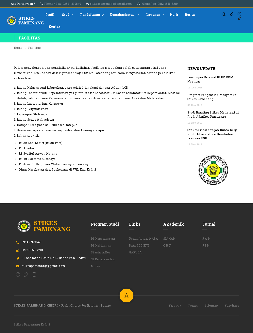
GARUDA (135, 252)
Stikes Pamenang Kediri (32, 324)
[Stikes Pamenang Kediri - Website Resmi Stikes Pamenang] (25, 20)
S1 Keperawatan (103, 259)
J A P (206, 238)
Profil (49, 14)
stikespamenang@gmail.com (111, 4)
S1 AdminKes (100, 252)
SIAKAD (169, 238)
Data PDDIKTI (139, 245)
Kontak (54, 26)
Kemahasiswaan (123, 14)
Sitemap (211, 305)
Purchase (232, 305)
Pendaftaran (90, 14)
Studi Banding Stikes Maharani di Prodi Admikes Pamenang (213, 114)
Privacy (175, 305)
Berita (190, 14)
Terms (193, 305)
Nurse (95, 266)
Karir (174, 14)
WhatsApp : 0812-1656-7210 (159, 4)
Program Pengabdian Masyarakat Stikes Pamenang (212, 97)
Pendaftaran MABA (143, 238)
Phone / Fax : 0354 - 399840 (62, 4)
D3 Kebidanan (101, 245)
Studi (66, 14)
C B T (167, 245)
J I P (205, 245)
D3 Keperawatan (103, 238)
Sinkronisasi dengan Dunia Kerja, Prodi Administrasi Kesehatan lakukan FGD (212, 134)
